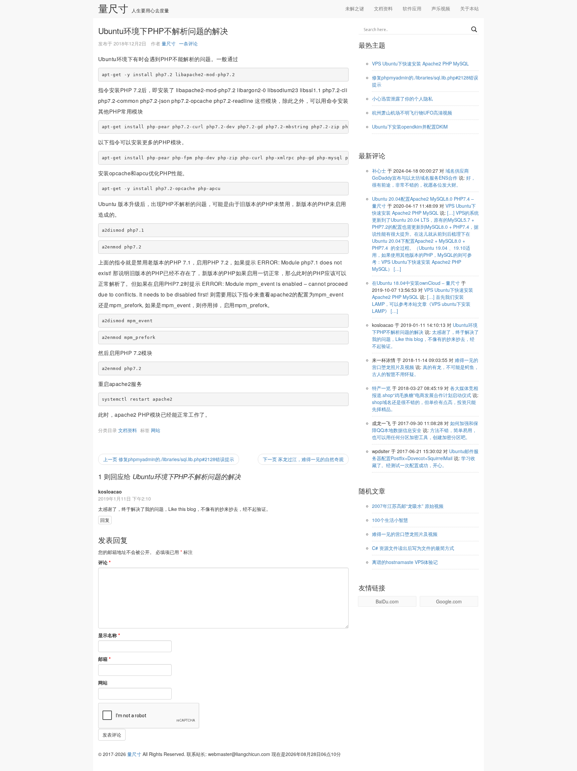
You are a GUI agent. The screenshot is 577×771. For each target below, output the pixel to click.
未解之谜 (354, 8)
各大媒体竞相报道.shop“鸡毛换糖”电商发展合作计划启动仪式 (425, 391)
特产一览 (381, 388)
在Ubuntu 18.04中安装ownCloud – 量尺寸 (416, 282)
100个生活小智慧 (390, 520)
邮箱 (104, 658)
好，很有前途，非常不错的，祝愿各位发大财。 (423, 181)
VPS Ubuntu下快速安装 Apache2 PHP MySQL (420, 63)
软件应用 (412, 8)
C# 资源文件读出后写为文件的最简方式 (413, 548)
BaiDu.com (387, 601)
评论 (104, 562)
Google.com (449, 601)
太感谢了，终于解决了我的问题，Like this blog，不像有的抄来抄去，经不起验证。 (425, 339)
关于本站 (469, 8)
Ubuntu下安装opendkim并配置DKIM (410, 126)
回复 (105, 520)
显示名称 (109, 635)
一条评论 (188, 43)
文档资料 (383, 8)
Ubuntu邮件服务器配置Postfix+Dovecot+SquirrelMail (425, 454)
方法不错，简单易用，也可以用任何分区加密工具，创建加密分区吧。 (424, 433)
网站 (155, 430)
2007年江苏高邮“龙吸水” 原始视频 (407, 506)
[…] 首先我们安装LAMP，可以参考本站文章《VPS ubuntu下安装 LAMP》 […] (421, 304)
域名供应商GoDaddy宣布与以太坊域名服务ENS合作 (420, 174)
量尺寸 (113, 9)
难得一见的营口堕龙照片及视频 (404, 534)
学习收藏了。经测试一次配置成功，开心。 (423, 461)
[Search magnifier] (474, 29)
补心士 (379, 170)
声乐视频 (440, 8)
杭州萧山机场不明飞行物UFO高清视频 (412, 112)
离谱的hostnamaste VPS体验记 (405, 562)
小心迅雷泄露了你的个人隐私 (402, 98)
